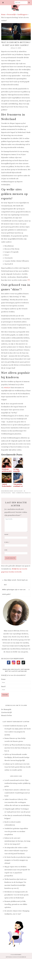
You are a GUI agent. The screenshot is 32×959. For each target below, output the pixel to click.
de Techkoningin (21, 957)
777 (28, 280)
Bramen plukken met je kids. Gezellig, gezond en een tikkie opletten (16, 904)
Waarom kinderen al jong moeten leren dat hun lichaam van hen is (18, 748)
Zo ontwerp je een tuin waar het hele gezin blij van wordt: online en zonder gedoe (18, 767)
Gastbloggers (22, 14)
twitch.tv (7, 388)
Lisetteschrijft (6, 712)
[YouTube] (18, 662)
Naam (7, 534)
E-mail (7, 542)
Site (6, 550)
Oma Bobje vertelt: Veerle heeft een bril (16, 582)
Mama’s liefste (6, 715)
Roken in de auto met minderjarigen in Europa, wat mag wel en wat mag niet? (17, 841)
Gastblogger (18, 490)
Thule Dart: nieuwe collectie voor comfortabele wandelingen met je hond (17, 793)
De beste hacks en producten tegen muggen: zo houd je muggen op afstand (18, 860)
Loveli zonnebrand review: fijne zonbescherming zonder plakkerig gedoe (17, 783)
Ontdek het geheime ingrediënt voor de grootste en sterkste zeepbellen (16, 832)
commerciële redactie (23, 492)
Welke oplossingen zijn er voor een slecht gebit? (14, 592)
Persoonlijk (11, 14)
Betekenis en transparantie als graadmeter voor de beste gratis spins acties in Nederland (16, 895)
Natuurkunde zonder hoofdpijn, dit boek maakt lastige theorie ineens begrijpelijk (17, 757)
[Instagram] (13, 662)
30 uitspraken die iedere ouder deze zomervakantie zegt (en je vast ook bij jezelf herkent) (16, 851)
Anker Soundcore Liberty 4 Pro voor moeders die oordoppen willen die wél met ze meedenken (17, 802)
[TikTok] (23, 662)
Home (3, 14)
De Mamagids (6, 709)
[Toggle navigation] (3, 2)
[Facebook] (9, 662)
